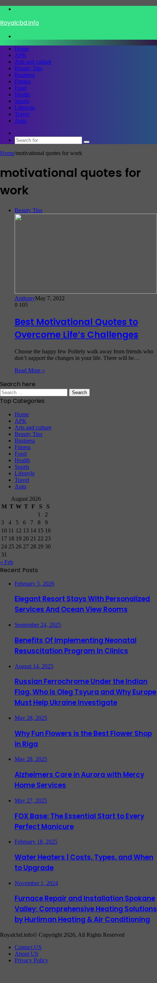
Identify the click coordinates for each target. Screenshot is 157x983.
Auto (20, 121)
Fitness (23, 81)
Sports (22, 101)
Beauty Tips (28, 68)
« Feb (6, 562)
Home (22, 48)
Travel (22, 114)
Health (22, 94)
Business (25, 75)
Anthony (25, 298)
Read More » (30, 370)
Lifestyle (25, 107)
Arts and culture (33, 62)
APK (21, 55)
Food (21, 88)
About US (26, 954)
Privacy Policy (31, 960)
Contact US (28, 947)
